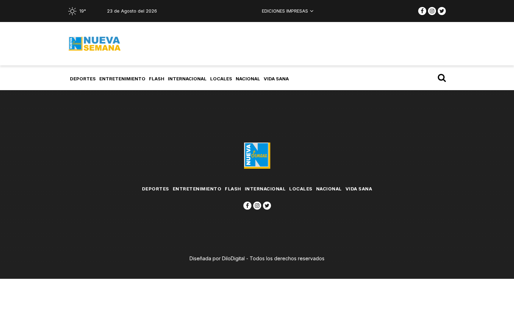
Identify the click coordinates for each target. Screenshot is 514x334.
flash (156, 78)
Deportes (83, 78)
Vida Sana (276, 78)
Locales (221, 78)
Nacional (248, 78)
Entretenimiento (122, 78)
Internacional (187, 78)
